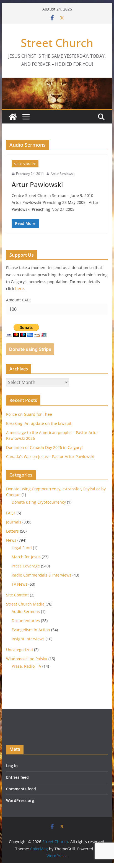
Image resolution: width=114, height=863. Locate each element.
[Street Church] (12, 116)
